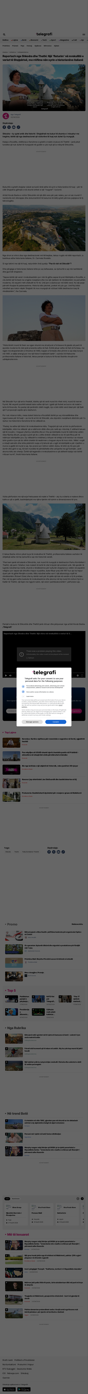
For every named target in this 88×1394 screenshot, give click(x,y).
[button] (44, 696)
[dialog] (44, 697)
